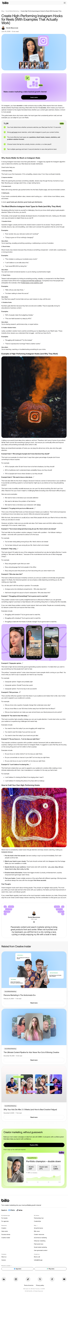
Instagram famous (7, 852)
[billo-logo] (5, 3)
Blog (2, 11)
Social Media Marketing (12, 11)
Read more (34, 1003)
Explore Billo (34, 1145)
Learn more (34, 97)
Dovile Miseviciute (34, 917)
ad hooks (14, 132)
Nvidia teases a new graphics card (31, 283)
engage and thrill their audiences (31, 280)
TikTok (39, 505)
